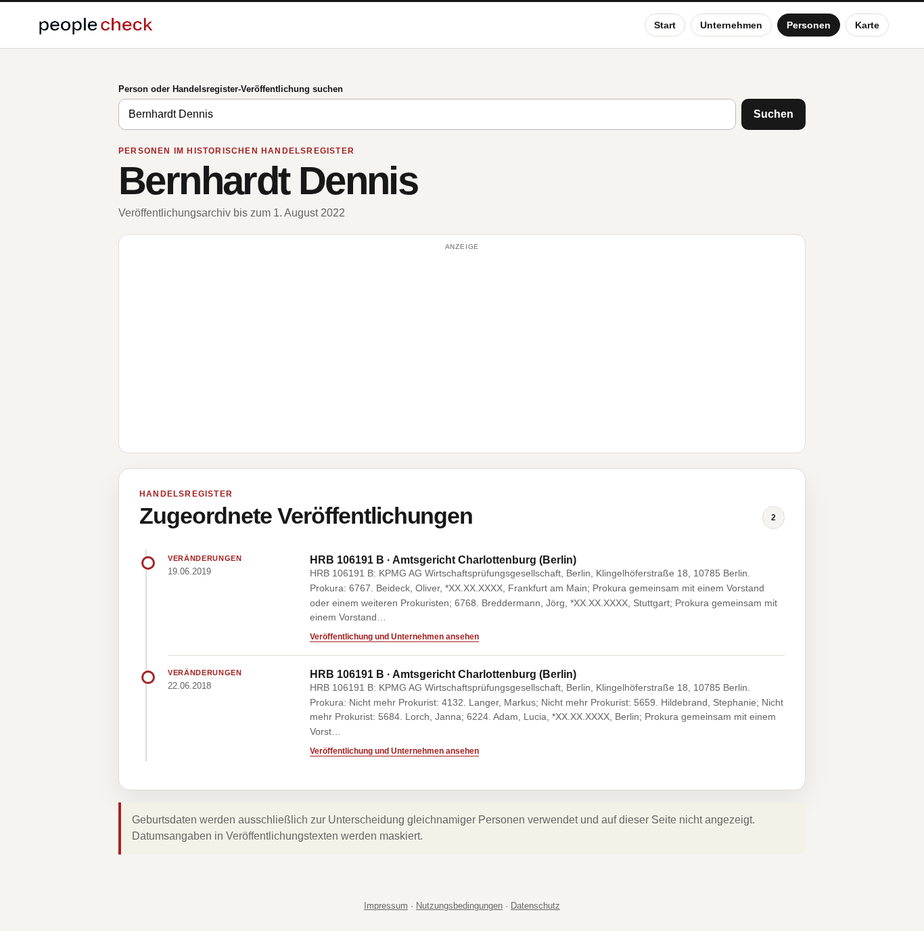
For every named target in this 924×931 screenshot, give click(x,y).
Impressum (386, 906)
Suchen (773, 114)
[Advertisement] (462, 350)
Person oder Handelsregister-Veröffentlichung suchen (230, 89)
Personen (809, 25)
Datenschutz (535, 906)
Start (665, 25)
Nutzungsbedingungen (459, 906)
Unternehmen (731, 25)
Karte (867, 25)
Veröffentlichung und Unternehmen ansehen (394, 636)
